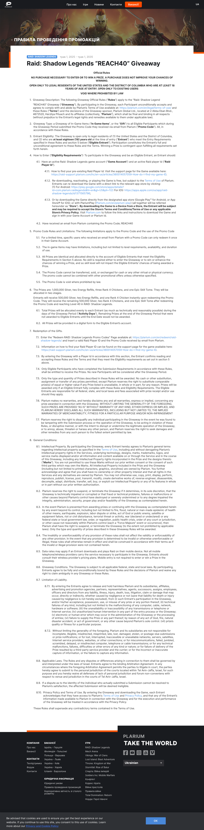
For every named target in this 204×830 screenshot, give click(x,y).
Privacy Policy (133, 695)
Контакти (116, 4)
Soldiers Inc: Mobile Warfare (100, 775)
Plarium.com (93, 212)
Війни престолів (94, 787)
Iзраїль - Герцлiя (53, 747)
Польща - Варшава (54, 755)
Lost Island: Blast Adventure (100, 759)
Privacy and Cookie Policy (42, 826)
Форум (30, 767)
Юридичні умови (53, 783)
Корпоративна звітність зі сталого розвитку (62, 792)
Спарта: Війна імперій (97, 771)
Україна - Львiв (52, 759)
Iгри (85, 4)
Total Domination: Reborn (98, 795)
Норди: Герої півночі (96, 799)
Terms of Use (153, 180)
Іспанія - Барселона (55, 771)
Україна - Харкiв (53, 767)
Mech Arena (91, 751)
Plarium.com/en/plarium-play (113, 202)
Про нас (72, 4)
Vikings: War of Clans (96, 755)
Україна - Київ (51, 763)
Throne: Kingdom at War (98, 763)
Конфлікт (90, 779)
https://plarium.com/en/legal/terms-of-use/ (145, 107)
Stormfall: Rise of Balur (97, 767)
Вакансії (133, 4)
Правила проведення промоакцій (57, 39)
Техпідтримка (34, 763)
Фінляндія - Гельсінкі (55, 751)
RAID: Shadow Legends (97, 747)
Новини (99, 4)
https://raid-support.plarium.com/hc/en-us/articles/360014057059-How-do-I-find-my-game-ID (108, 174)
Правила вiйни (93, 791)
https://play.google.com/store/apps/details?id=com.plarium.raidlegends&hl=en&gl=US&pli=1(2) (88, 188)
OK (156, 820)
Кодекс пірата (92, 783)
